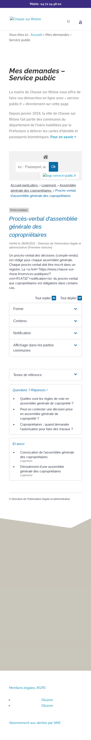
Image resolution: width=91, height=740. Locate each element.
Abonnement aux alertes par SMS (35, 723)
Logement (49, 185)
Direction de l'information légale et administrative (41, 499)
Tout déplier (69, 298)
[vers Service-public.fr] (59, 175)
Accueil (36, 35)
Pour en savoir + (63, 137)
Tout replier (43, 298)
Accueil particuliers (25, 185)
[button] (45, 309)
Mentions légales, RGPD (27, 688)
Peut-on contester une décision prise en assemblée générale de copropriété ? (46, 413)
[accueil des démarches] (45, 157)
